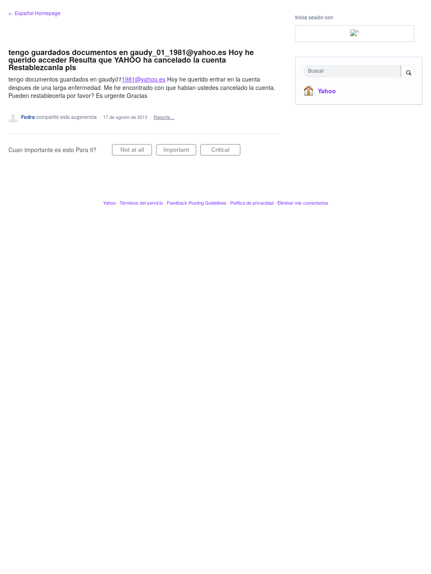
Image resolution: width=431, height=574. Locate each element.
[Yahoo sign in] (354, 33)
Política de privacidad (252, 202)
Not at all (136, 150)
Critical (225, 150)
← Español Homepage (34, 12)
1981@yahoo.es (143, 79)
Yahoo (327, 91)
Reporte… (164, 116)
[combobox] (354, 71)
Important (179, 150)
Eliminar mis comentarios (302, 202)
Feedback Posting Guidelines (196, 202)
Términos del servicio (141, 202)
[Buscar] (407, 72)
